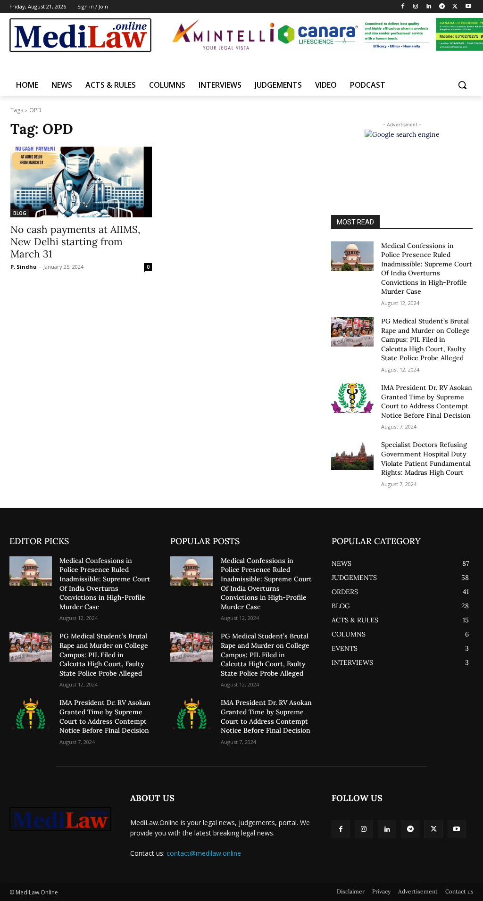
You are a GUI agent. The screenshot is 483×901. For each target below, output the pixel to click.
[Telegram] (442, 6)
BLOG (19, 213)
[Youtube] (468, 6)
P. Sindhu (23, 266)
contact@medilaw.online (204, 853)
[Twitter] (455, 6)
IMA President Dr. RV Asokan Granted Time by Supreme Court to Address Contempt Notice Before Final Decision (426, 401)
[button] (462, 85)
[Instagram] (415, 6)
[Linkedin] (429, 6)
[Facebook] (402, 6)
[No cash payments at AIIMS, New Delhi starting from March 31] (81, 182)
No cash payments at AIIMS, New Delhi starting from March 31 (75, 241)
